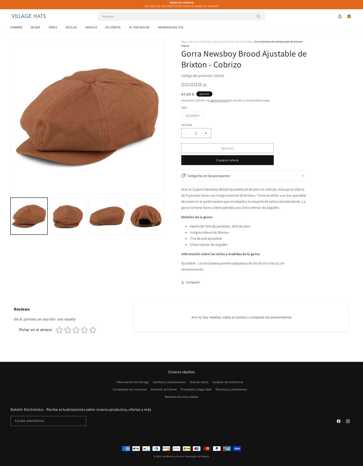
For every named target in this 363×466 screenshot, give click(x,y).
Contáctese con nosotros (130, 389)
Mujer (35, 27)
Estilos (71, 27)
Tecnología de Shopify (197, 456)
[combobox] (181, 16)
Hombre (16, 27)
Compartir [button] (193, 282)
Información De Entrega (132, 382)
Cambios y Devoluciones (169, 382)
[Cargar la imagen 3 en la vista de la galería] (106, 216)
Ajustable (195, 116)
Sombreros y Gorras (173, 456)
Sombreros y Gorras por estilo (217, 41)
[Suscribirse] (81, 421)
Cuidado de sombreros (227, 382)
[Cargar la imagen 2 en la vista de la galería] (68, 216)
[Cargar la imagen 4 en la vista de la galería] (146, 216)
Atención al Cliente (164, 389)
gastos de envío (220, 100)
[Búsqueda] (258, 16)
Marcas (91, 27)
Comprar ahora (227, 160)
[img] (191, 85)
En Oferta (113, 27)
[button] (349, 16)
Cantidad (186, 125)
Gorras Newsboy (244, 41)
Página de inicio (190, 41)
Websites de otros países (181, 397)
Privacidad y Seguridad (196, 389)
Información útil (171, 27)
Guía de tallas (199, 382)
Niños (53, 27)
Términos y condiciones (231, 389)
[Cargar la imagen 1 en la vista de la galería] (29, 216)
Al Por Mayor (139, 27)
